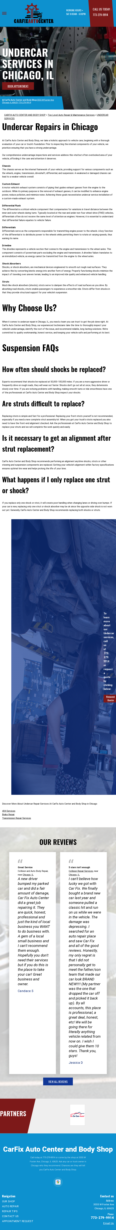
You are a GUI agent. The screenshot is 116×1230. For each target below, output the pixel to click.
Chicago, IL (28, 874)
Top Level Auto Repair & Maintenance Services (71, 115)
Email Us (108, 1223)
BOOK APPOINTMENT (18, 86)
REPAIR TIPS (10, 1211)
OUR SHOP (8, 1201)
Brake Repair (8, 814)
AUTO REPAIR (10, 1206)
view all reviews (58, 1081)
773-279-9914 (100, 14)
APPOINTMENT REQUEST (17, 1221)
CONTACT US (10, 1216)
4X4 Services (8, 811)
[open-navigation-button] (4, 13)
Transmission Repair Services (16, 818)
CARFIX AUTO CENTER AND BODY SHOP (25, 115)
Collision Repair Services (81, 871)
